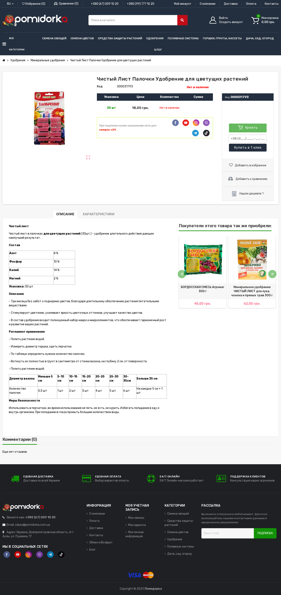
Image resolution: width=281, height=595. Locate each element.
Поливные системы (180, 546)
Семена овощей (178, 513)
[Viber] (206, 122)
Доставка (231, 4)
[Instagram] (28, 554)
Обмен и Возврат (101, 542)
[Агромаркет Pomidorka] (34, 20)
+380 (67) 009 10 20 (104, 4)
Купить (247, 147)
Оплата (251, 4)
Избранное (35, 4)
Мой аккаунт (182, 4)
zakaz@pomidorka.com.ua (32, 525)
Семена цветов (177, 532)
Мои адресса (137, 525)
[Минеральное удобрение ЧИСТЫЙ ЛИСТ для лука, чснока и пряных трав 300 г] (252, 260)
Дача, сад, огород (179, 554)
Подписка (265, 533)
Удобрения (174, 539)
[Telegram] (195, 133)
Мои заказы (136, 518)
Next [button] (272, 274)
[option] (202, 272)
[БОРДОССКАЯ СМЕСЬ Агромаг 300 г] (202, 260)
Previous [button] (182, 274)
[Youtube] (185, 122)
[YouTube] (17, 554)
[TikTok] (206, 133)
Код (100, 86)
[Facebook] (175, 122)
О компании (207, 4)
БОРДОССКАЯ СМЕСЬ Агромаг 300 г (202, 289)
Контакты (272, 4)
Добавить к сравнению (251, 179)
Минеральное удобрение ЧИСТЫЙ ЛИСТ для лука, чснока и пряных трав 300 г (252, 291)
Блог (92, 549)
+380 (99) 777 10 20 (140, 4)
